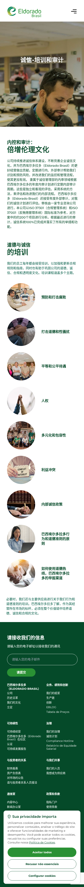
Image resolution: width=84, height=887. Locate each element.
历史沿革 (12, 698)
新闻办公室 (14, 807)
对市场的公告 (15, 778)
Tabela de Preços (57, 712)
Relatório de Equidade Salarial (61, 747)
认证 (10, 744)
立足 (10, 707)
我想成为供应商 (55, 773)
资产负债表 (14, 773)
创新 (49, 702)
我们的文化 (14, 702)
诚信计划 (51, 736)
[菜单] (74, 11)
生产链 (50, 698)
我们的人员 (53, 768)
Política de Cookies (42, 842)
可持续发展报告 (16, 749)
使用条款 (51, 807)
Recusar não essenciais (42, 864)
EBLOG (51, 707)
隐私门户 (51, 802)
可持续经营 (14, 731)
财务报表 (12, 768)
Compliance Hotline (59, 741)
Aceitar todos (42, 852)
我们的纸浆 (53, 693)
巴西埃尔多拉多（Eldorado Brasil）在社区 (24, 737)
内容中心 (12, 802)
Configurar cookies (42, 876)
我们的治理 (53, 731)
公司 (10, 693)
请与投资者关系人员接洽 (22, 782)
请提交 (21, 672)
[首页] (24, 12)
